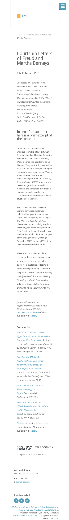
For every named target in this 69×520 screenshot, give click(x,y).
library (34, 316)
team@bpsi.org (23, 482)
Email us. (55, 518)
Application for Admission (32, 454)
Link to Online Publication (28, 312)
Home (19, 34)
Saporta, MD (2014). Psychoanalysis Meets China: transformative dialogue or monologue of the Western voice (30, 365)
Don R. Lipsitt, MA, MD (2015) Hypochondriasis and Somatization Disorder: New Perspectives (33, 336)
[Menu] (62, 6)
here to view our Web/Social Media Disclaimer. (39, 510)
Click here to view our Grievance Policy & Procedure (34, 507)
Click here (21, 423)
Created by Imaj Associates (25, 516)
